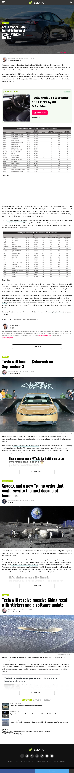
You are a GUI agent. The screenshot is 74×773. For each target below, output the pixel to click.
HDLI (7, 74)
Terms (55, 761)
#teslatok (47, 731)
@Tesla (36, 458)
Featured (17, 319)
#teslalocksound (7, 732)
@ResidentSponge (7, 337)
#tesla (41, 731)
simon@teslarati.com (44, 335)
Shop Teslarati (11, 92)
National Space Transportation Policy (24, 565)
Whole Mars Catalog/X (66, 52)
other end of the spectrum (16, 220)
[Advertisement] (37, 191)
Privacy (63, 761)
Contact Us (28, 761)
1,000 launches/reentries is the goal (15, 562)
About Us (18, 761)
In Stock (67, 91)
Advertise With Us (43, 761)
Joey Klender (14, 373)
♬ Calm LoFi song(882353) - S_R (12, 734)
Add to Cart (41, 112)
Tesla (24, 319)
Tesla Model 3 (32, 319)
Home (10, 761)
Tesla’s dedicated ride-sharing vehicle (26, 446)
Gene (11, 502)
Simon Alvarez (14, 60)
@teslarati (5, 730)
